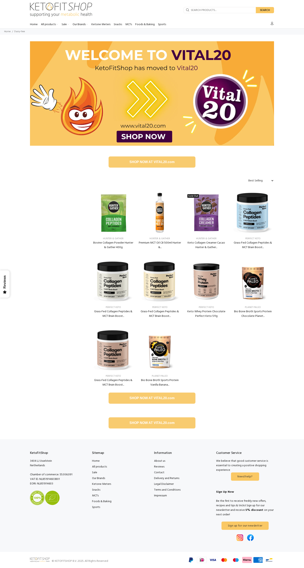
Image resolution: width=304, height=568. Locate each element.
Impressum (160, 495)
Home (7, 32)
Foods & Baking (101, 501)
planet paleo (253, 307)
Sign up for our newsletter (245, 525)
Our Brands (98, 478)
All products (99, 466)
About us (159, 461)
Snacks (96, 490)
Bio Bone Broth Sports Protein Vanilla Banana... (160, 382)
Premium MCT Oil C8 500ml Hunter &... (160, 245)
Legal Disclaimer (164, 484)
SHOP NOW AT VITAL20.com (152, 162)
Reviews (159, 466)
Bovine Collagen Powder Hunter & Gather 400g (113, 245)
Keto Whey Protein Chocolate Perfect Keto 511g (206, 313)
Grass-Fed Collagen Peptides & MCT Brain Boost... (253, 245)
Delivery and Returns (166, 478)
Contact (159, 472)
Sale (94, 472)
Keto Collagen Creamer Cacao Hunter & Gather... (206, 245)
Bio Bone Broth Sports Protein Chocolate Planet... (253, 313)
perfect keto (253, 239)
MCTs (95, 495)
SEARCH (265, 10)
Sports (96, 507)
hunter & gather (113, 239)
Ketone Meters (101, 484)
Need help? (245, 476)
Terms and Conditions (167, 490)
